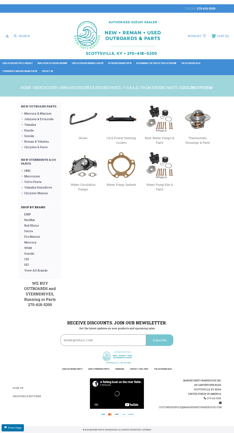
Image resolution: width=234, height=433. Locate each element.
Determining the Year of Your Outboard (156, 63)
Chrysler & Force (36, 147)
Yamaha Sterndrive (38, 187)
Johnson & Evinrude (38, 119)
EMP (27, 214)
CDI (26, 259)
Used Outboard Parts (72, 369)
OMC (27, 171)
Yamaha (30, 124)
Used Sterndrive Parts (99, 369)
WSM (28, 248)
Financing (119, 369)
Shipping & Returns (27, 396)
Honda (29, 130)
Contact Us (47, 71)
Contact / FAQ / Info (139, 369)
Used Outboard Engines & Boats (87, 63)
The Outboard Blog (190, 63)
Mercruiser (32, 176)
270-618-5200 (206, 8)
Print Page (14, 427)
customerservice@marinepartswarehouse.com (190, 407)
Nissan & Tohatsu (36, 141)
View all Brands (36, 270)
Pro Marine (32, 236)
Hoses (83, 138)
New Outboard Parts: (39, 106)
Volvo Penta (32, 182)
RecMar (29, 220)
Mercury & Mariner (38, 113)
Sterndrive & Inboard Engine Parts (19, 71)
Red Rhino (31, 225)
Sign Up (18, 388)
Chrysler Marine (36, 193)
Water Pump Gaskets (121, 185)
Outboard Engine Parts (119, 63)
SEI (26, 265)
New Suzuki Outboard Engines (52, 63)
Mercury (30, 242)
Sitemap (146, 429)
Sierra (28, 231)
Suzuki (29, 136)
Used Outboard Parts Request (17, 63)
